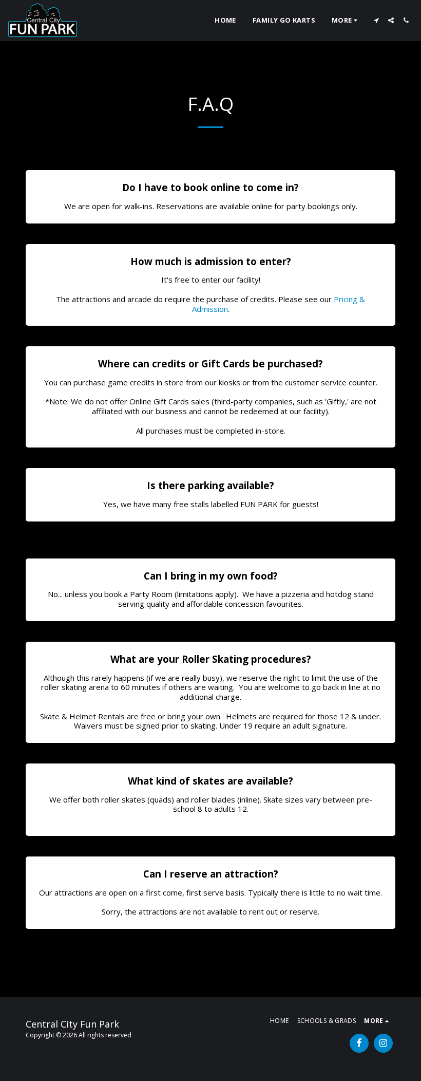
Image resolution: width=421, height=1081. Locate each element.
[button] (376, 20)
